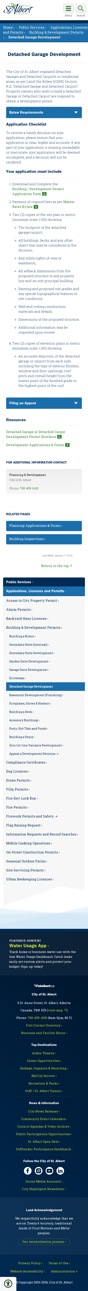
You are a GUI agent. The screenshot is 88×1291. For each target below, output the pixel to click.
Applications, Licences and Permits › (36, 591)
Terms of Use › (59, 1263)
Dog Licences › (17, 771)
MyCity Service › (44, 1076)
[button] (8, 1283)
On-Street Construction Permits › (33, 852)
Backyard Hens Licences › (27, 618)
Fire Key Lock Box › (22, 798)
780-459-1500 (37, 1018)
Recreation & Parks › (44, 1083)
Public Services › (19, 582)
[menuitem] (34, 37)
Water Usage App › (29, 945)
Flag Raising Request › (24, 825)
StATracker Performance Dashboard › (44, 1149)
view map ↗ (57, 1010)
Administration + (64, 1271)
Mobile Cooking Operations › (29, 843)
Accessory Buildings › (24, 720)
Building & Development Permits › (34, 627)
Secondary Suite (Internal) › (29, 645)
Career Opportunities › (44, 1061)
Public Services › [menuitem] (32, 27)
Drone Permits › (19, 780)
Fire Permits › (17, 807)
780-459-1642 (29, 488)
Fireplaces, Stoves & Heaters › (30, 703)
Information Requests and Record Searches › (42, 834)
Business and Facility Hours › (44, 1033)
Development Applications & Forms (35, 445)
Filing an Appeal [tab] (22, 403)
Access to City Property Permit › (32, 600)
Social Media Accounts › (44, 1181)
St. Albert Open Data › (44, 1141)
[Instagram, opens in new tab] (38, 1171)
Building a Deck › (21, 712)
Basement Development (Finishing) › (36, 695)
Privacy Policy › (30, 1263)
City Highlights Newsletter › (44, 1189)
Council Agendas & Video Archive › (44, 1126)
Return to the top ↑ (57, 566)
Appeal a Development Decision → (34, 754)
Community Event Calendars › (44, 1119)
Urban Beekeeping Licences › (30, 879)
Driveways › (17, 678)
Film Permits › (18, 789)
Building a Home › (22, 636)
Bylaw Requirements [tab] (26, 112)
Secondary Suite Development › (31, 653)
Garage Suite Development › (29, 670)
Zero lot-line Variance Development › (36, 745)
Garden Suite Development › (29, 661)
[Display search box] (81, 11)
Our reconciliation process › (44, 1242)
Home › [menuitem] (9, 27)
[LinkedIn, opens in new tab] (60, 1171)
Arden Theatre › (44, 1053)
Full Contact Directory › (44, 1025)
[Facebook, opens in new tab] (28, 1171)
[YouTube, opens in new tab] (49, 1171)
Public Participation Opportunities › (44, 1134)
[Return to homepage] (18, 9)
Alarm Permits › (19, 609)
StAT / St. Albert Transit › (44, 1091)
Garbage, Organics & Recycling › (44, 1068)
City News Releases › (44, 1111)
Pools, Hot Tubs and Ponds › (28, 728)
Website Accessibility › (27, 1271)
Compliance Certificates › (26, 762)
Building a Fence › (22, 737)
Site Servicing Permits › (25, 870)
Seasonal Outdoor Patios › (26, 861)
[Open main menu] (68, 11)
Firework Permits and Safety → (32, 816)
